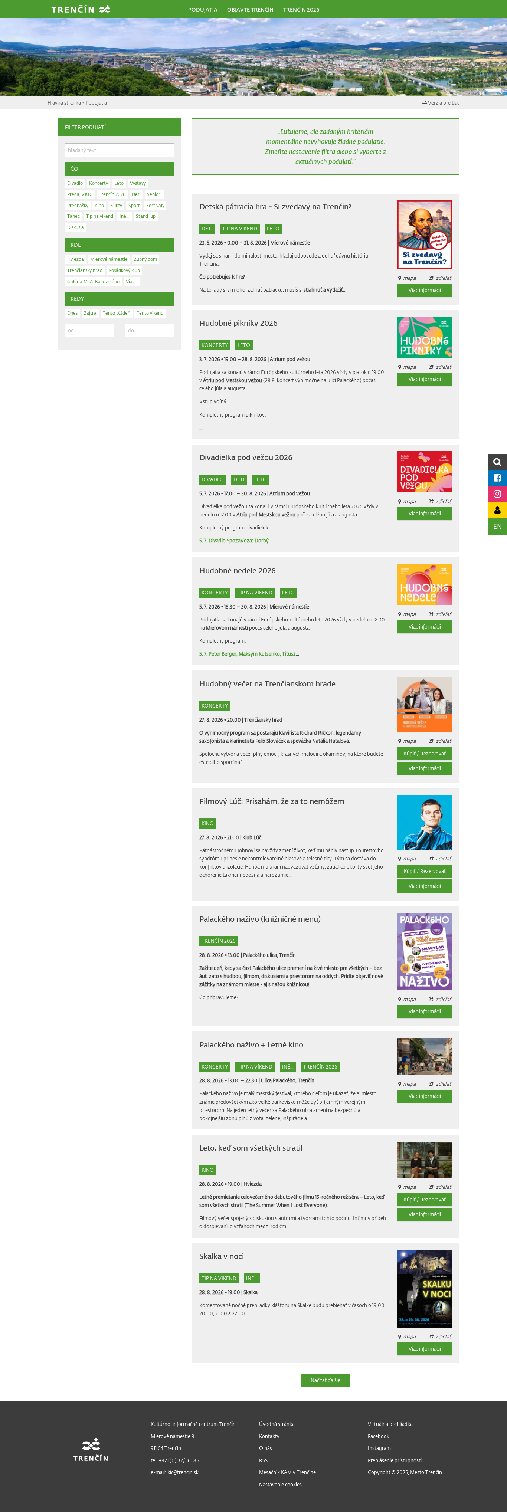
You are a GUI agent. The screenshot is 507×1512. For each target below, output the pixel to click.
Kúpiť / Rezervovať (425, 753)
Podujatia (96, 102)
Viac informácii (425, 290)
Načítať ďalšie (325, 1380)
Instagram (379, 1448)
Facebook (378, 1436)
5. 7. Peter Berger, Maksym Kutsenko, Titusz (247, 653)
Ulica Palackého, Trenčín (287, 1080)
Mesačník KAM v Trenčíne (287, 1472)
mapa (409, 999)
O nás (265, 1448)
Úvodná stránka (277, 1424)
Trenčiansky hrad (263, 719)
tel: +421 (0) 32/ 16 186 (175, 1460)
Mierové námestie (290, 242)
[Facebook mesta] (497, 478)
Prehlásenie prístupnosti (395, 1460)
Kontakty (269, 1436)
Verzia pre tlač (443, 102)
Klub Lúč (251, 837)
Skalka (250, 1292)
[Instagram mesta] (497, 494)
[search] (497, 462)
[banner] (81, 9)
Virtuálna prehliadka (390, 1424)
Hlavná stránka (65, 102)
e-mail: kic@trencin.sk (175, 1472)
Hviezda (252, 1184)
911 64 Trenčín (166, 1448)
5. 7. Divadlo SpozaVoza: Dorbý (234, 540)
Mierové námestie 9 (172, 1436)
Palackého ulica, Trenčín (269, 955)
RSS (263, 1460)
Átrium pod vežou (290, 359)
